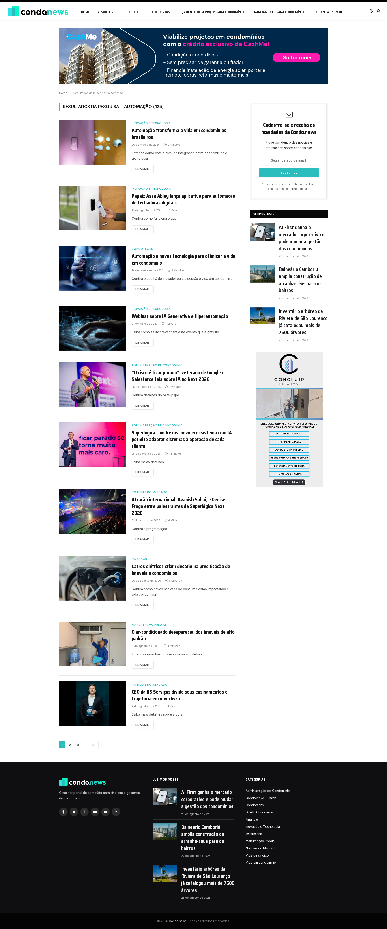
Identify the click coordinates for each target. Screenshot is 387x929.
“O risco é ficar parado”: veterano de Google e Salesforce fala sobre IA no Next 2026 (178, 376)
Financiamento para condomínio (278, 12)
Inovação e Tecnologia (151, 123)
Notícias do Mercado (149, 492)
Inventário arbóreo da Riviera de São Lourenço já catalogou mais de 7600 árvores (303, 322)
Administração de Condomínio (157, 365)
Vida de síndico (257, 855)
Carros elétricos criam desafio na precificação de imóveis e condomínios (181, 570)
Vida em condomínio (261, 862)
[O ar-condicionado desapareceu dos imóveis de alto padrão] (92, 644)
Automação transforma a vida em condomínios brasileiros (179, 134)
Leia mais (142, 169)
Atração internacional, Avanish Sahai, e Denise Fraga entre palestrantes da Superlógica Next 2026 (178, 506)
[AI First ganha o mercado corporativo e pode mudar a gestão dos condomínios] (262, 232)
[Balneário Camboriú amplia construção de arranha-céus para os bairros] (262, 274)
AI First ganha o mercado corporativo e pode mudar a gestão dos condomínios (302, 238)
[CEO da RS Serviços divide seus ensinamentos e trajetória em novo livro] (92, 703)
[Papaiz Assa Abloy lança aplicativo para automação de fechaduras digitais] (92, 208)
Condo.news (178, 921)
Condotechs (134, 12)
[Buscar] (378, 11)
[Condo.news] (38, 11)
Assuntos (105, 12)
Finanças (139, 559)
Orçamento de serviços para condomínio (210, 12)
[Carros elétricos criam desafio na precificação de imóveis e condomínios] (92, 578)
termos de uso (300, 189)
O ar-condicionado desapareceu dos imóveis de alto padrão (183, 635)
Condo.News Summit (328, 12)
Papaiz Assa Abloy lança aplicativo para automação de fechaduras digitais (183, 199)
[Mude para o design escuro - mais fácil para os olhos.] (371, 11)
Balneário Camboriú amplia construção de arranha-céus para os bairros (300, 280)
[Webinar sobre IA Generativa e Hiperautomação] (92, 328)
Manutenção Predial (149, 624)
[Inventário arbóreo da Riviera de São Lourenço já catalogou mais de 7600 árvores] (262, 315)
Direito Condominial (260, 812)
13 (93, 745)
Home (85, 12)
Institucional (254, 834)
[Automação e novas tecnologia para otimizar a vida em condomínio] (92, 268)
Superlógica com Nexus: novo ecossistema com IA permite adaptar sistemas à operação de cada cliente (182, 439)
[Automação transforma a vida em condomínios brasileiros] (92, 142)
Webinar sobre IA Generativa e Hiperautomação (180, 316)
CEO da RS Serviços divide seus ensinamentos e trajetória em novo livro (180, 695)
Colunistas (161, 12)
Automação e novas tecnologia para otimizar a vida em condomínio (183, 259)
